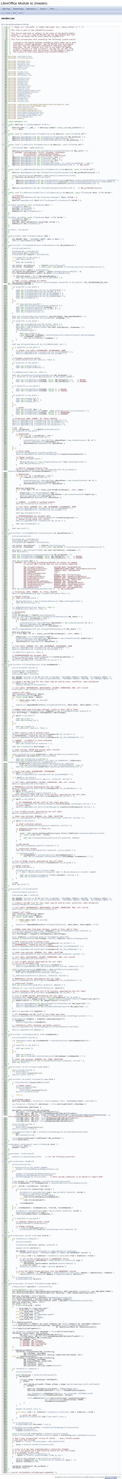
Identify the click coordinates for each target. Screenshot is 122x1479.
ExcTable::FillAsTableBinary (26, 665)
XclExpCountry (31, 504)
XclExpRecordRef (19, 997)
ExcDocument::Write (21, 1236)
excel (20, 13)
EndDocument (39, 1223)
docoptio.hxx (23, 64)
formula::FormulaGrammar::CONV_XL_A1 (43, 1455)
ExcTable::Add (19, 236)
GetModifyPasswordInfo (80, 1301)
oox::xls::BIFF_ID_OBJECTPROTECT (59, 765)
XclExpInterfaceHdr (33, 307)
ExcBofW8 (28, 262)
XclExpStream (35, 1067)
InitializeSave (22, 1242)
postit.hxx (22, 67)
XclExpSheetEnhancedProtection (46, 838)
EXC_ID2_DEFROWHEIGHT (69, 737)
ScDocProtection (25, 176)
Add (17, 259)
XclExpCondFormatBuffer (35, 850)
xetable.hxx (23, 80)
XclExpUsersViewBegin (37, 875)
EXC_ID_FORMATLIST (55, 422)
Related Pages (18, 9)
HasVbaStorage (26, 330)
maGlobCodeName (87, 335)
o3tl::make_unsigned (43, 678)
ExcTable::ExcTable (16, 205)
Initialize (45, 1175)
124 (4, 217)
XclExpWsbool (26, 747)
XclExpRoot (85, 193)
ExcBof (27, 719)
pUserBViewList (29, 462)
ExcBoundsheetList (50, 245)
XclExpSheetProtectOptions (36, 825)
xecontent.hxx (24, 86)
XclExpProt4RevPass (33, 367)
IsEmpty (63, 1000)
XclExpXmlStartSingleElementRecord (56, 151)
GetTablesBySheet (59, 1027)
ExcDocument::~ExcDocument (20, 1154)
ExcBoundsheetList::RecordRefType (39, 440)
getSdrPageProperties (76, 1384)
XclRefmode (45, 159)
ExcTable (75, 134)
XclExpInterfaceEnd (33, 310)
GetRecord (70, 1260)
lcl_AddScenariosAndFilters (32, 193)
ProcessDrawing (59, 1016)
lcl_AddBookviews (27, 134)
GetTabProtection (61, 754)
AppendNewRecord (28, 137)
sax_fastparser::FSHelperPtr (25, 1104)
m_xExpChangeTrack (28, 1229)
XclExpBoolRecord (48, 163)
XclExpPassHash (51, 183)
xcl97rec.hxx (23, 78)
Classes (43, 9)
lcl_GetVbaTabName (32, 124)
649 (4, 1034)
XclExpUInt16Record (33, 292)
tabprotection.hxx (26, 66)
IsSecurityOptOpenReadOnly (74, 1325)
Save (23, 1075)
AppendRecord (26, 200)
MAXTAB (55, 677)
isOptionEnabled (83, 180)
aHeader (19, 1169)
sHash (41, 1302)
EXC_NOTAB (25, 210)
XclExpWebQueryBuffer (34, 846)
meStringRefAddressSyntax (83, 1435)
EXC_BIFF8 (32, 321)
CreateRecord (63, 200)
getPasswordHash (75, 183)
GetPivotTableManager (25, 453)
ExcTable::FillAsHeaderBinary (26, 245)
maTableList (17, 1157)
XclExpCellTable (36, 689)
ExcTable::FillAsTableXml (24, 889)
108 (4, 193)
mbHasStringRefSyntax (37, 1454)
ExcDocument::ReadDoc (22, 1161)
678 (4, 1079)
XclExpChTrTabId (38, 327)
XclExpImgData (18, 1019)
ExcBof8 (28, 726)
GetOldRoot (31, 251)
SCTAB (44, 124)
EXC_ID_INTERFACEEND (52, 296)
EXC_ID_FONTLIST (54, 420)
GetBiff (20, 258)
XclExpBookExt (31, 524)
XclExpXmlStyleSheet (50, 593)
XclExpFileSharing (29, 316)
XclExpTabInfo (18, 254)
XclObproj (32, 333)
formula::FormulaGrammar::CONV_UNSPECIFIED (44, 1441)
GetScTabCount (51, 429)
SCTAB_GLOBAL (26, 208)
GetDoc (38, 148)
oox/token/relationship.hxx (30, 112)
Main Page (6, 9)
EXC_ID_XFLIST (53, 423)
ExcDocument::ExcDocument (19, 1144)
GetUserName (37, 1296)
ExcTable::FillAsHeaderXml (25, 533)
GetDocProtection (65, 176)
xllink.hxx (22, 100)
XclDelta (44, 162)
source (8, 13)
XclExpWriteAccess (33, 312)
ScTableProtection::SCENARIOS (37, 762)
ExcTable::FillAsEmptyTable (25, 1034)
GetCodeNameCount (92, 267)
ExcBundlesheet (79, 440)
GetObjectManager (45, 518)
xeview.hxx (22, 84)
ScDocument (17, 148)
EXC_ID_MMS (48, 292)
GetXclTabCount (56, 265)
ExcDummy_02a (30, 720)
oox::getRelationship (54, 1400)
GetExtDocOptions (74, 267)
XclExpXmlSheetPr (27, 938)
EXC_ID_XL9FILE (49, 326)
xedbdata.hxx (23, 95)
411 (4, 665)
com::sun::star (36, 1290)
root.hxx (21, 69)
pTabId (22, 327)
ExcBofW (28, 259)
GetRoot (63, 138)
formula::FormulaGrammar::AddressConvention (32, 1435)
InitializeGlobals (20, 248)
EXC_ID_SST (56, 521)
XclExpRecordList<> (45, 134)
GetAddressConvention (41, 1444)
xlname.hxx (22, 98)
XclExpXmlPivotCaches (21, 1427)
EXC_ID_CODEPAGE (47, 318)
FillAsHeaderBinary (32, 1169)
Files (52, 9)
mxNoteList (20, 705)
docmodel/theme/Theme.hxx (29, 115)
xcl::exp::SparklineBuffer (32, 988)
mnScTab (31, 668)
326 (4, 533)
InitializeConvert (20, 1164)
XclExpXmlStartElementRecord (53, 137)
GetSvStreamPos (64, 1263)
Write (26, 1248)
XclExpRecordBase (35, 236)
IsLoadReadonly (60, 273)
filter (14, 13)
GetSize (42, 1251)
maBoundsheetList (49, 1169)
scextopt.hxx (23, 63)
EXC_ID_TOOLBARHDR (51, 293)
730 (4, 1161)
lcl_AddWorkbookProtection (32, 169)
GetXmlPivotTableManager (50, 1132)
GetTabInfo (41, 254)
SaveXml (28, 1092)
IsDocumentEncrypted (29, 304)
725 (4, 1154)
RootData (16, 251)
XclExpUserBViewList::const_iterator (32, 870)
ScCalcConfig (23, 1434)
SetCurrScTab (18, 1070)
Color (14, 937)
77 (4, 145)
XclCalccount (46, 157)
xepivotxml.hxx (24, 94)
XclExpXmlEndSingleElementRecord (55, 165)
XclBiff (15, 672)
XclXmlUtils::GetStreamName (45, 1101)
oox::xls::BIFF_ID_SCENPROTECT (54, 760)
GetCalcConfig (59, 1434)
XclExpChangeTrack (54, 1229)
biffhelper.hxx (24, 75)
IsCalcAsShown (76, 411)
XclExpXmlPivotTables (21, 1132)
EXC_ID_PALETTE (54, 425)
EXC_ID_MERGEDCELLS (68, 788)
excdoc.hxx (22, 72)
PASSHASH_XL (89, 183)
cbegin (49, 872)
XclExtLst (42, 932)
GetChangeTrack (31, 459)
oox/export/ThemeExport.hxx (30, 114)
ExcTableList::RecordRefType (33, 1192)
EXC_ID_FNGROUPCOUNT (49, 344)
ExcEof (23, 528)
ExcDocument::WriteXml (23, 1283)
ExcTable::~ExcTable (17, 230)
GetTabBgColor (53, 937)
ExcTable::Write (20, 1067)
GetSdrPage (76, 804)
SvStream (36, 1236)
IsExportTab (37, 437)
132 (4, 230)
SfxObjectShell (18, 270)
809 (4, 1283)
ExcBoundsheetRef (27, 1260)
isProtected (42, 177)
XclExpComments (51, 966)
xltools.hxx (23, 101)
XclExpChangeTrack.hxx (28, 92)
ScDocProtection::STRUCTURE (98, 182)
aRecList (16, 241)
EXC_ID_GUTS (65, 734)
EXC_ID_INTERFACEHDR (52, 290)
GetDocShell (41, 270)
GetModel (83, 1291)
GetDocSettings (71, 335)
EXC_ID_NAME (56, 353)
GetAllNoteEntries (25, 695)
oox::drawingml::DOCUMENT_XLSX (77, 1393)
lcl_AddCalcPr (26, 145)
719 (4, 1144)
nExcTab (27, 678)
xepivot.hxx (23, 89)
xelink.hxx (22, 81)
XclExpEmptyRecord (33, 278)
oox (25, 121)
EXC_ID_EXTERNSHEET (59, 352)
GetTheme (93, 1384)
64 (4, 124)
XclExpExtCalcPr (46, 1460)
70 (4, 134)
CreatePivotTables (46, 453)
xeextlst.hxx (23, 73)
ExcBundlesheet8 (79, 480)
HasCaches (28, 1429)
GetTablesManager (41, 1027)
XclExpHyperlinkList (21, 999)
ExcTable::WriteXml (21, 1079)
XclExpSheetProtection (35, 972)
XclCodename (37, 338)
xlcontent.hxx (24, 97)
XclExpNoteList (34, 211)
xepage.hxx (22, 83)
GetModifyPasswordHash (65, 271)
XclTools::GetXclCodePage (45, 282)
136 (4, 236)
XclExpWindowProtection (55, 180)
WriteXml (27, 1409)
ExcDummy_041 (30, 401)
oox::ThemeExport (35, 1393)
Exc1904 (28, 400)
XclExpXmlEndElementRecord (53, 140)
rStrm (28, 1075)
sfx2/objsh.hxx (24, 56)
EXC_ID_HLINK (65, 863)
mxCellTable (17, 689)
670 (4, 1067)
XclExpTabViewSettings (51, 818)
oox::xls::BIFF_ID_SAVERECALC (70, 163)
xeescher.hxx (23, 87)
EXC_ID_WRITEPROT (50, 278)
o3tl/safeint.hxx (25, 107)
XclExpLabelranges (33, 793)
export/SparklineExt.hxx (29, 90)
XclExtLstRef (63, 850)
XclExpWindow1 (47, 138)
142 (4, 245)
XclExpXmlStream (39, 1079)
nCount (24, 1304)
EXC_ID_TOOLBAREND (51, 295)
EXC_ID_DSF (46, 324)
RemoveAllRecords (31, 1157)
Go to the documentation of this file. (15, 24)
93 (4, 169)
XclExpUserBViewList (52, 462)
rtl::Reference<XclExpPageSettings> (28, 711)
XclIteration (46, 160)
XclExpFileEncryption (37, 306)
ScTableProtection (26, 754)
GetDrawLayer (48, 1375)
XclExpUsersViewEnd (37, 877)
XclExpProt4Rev (31, 366)
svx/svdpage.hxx (25, 117)
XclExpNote (51, 705)
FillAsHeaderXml (31, 1174)
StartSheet (39, 685)
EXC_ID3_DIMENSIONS (68, 949)
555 (4, 889)
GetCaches (71, 1427)
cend (84, 872)
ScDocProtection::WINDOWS (102, 180)
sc (2, 13)
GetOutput (46, 377)
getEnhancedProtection (91, 833)
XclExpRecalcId (31, 513)
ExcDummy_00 (30, 298)
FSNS (18, 1113)
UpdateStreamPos (64, 1274)
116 (4, 205)
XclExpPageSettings (69, 711)
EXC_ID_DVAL (65, 796)
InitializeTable (19, 668)
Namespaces (31, 9)
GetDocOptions (61, 411)
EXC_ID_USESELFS (69, 470)
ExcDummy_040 (30, 398)
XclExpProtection (52, 182)
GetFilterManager (47, 200)
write (42, 1395)
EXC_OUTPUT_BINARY (64, 377)
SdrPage (23, 1379)
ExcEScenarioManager (50, 197)
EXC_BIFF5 (33, 258)
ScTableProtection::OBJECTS (59, 764)
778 (4, 1236)
